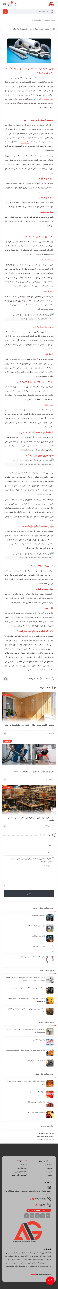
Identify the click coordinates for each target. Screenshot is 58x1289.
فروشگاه (49, 1168)
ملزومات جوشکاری (21, 1172)
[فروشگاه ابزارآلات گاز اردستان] (51, 4)
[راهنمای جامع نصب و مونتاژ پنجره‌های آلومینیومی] (49, 990)
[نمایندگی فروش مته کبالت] (49, 948)
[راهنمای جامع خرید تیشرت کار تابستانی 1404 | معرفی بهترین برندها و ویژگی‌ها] (49, 1031)
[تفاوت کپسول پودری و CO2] (49, 1104)
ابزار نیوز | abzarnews (46, 1133)
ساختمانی (37, 20)
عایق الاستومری (47, 99)
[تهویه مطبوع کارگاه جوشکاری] (49, 928)
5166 (40, 1205)
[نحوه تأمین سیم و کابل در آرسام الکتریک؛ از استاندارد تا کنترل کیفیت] (29, 800)
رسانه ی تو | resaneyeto (45, 1136)
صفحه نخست (50, 20)
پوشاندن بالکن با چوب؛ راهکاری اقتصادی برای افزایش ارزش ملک (29, 725)
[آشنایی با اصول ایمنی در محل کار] (49, 1063)
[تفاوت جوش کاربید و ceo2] (49, 917)
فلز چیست (24, 142)
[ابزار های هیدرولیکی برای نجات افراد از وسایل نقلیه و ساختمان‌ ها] (49, 1052)
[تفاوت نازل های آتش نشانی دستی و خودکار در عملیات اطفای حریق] (49, 1083)
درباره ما (49, 1175)
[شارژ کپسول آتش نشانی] (49, 1094)
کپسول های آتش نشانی (19, 1175)
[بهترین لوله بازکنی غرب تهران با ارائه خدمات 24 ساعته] (29, 754)
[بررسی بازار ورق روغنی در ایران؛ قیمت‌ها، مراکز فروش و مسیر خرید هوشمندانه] (49, 1000)
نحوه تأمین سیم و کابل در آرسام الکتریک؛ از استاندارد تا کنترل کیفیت (31, 819)
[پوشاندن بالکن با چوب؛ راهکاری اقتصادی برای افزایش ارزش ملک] (29, 708)
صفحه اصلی (48, 1164)
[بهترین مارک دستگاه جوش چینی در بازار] (49, 959)
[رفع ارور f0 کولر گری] (49, 1042)
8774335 (37, 1199)
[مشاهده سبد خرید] (9, 5)
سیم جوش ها (22, 1168)
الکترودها (24, 1164)
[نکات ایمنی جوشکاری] (49, 938)
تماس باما (49, 1172)
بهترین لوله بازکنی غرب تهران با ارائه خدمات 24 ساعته (34, 771)
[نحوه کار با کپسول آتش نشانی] (49, 1114)
